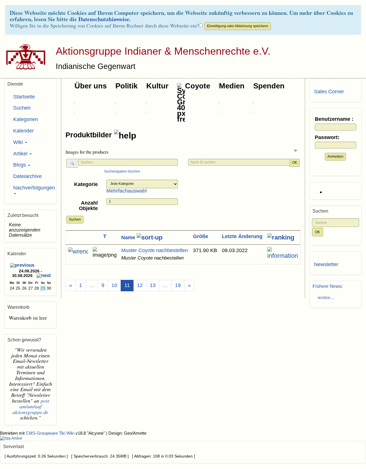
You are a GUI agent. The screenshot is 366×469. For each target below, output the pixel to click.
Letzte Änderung (242, 236)
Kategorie (86, 184)
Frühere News (327, 286)
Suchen (75, 219)
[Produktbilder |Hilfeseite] (125, 135)
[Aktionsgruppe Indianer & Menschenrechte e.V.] (23, 56)
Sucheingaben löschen (122, 171)
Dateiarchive (27, 176)
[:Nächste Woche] (43, 276)
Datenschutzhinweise (103, 19)
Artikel (21, 154)
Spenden (269, 86)
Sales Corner (329, 91)
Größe (200, 236)
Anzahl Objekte (88, 205)
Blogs (20, 165)
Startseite (24, 97)
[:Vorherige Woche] (22, 266)
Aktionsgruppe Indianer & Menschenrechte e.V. (163, 51)
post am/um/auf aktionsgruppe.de (31, 406)
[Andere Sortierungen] (280, 237)
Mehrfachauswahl (126, 191)
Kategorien (25, 119)
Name (129, 237)
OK (294, 163)
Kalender (23, 131)
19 (178, 285)
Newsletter (326, 264)
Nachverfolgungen (32, 188)
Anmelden (335, 157)
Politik (127, 86)
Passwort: (327, 137)
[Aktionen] (78, 251)
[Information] (282, 253)
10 (114, 285)
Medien (231, 86)
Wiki (18, 142)
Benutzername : (334, 119)
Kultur (157, 86)
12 (140, 285)
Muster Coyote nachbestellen (154, 250)
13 (153, 285)
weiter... (324, 297)
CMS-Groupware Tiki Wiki (50, 433)
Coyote (197, 86)
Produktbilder (89, 135)
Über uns (91, 86)
